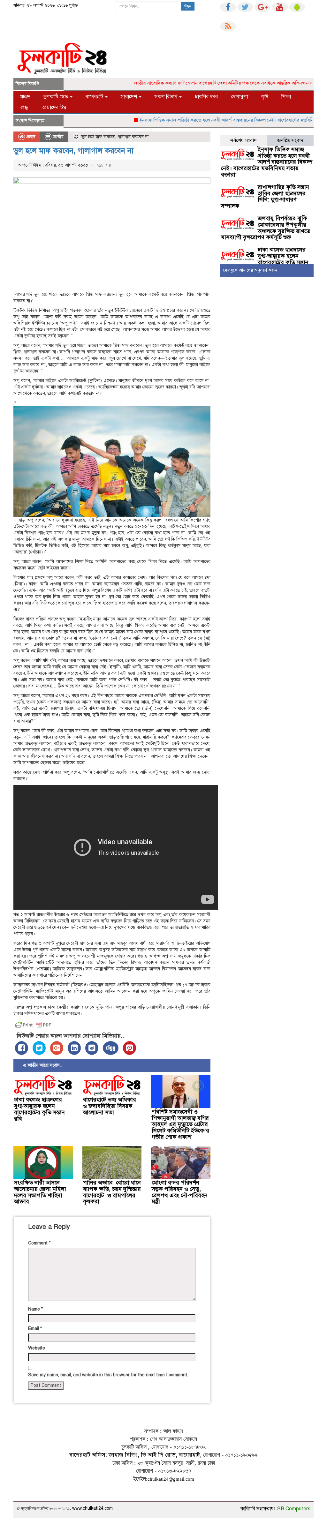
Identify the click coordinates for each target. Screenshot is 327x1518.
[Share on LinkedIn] (74, 1048)
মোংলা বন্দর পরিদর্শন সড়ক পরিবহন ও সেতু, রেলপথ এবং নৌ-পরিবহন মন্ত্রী (180, 1192)
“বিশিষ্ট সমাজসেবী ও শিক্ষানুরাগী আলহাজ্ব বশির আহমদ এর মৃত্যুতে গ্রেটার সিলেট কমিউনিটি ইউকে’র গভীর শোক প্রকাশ (180, 1124)
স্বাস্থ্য (24, 107)
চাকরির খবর (206, 97)
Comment (39, 1243)
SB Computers (293, 1509)
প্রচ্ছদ (25, 97)
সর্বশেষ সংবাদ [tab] (243, 140)
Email (35, 1328)
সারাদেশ (129, 97)
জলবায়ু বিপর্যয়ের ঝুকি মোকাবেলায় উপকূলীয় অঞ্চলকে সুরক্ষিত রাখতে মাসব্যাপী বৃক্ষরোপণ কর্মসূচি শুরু (265, 228)
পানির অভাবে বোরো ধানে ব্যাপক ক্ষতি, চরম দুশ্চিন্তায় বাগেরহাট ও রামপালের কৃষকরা (112, 1192)
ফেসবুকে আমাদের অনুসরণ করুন (250, 270)
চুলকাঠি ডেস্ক (56, 97)
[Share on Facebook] (21, 1048)
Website (36, 1348)
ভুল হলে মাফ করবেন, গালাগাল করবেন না (73, 150)
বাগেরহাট (95, 97)
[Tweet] (39, 1048)
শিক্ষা (286, 97)
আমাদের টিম (54, 107)
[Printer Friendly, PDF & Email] (33, 1025)
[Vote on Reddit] (91, 1048)
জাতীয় (58, 136)
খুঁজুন (187, 6)
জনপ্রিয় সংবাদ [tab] (290, 140)
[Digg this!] (110, 1048)
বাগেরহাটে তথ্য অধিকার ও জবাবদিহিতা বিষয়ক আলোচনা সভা (109, 1106)
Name (35, 1309)
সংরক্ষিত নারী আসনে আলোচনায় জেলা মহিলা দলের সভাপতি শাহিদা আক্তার (40, 1192)
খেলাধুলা (239, 97)
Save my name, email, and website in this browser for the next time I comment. (108, 1375)
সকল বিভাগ (167, 97)
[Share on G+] (56, 1048)
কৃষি (264, 97)
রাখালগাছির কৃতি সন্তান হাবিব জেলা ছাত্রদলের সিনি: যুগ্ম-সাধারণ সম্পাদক (265, 196)
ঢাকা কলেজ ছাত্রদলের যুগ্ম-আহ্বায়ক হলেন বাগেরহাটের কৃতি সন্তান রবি (39, 1109)
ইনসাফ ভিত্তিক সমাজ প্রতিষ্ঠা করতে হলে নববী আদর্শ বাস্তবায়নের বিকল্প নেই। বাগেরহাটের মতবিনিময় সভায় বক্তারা (266, 162)
